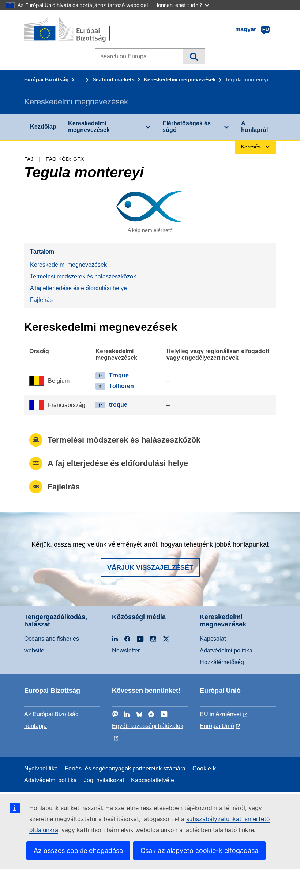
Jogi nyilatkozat (104, 780)
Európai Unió (217, 726)
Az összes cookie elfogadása (78, 850)
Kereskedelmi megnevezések (180, 79)
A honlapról (254, 126)
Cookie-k (204, 768)
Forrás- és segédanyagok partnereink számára (125, 768)
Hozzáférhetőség (222, 662)
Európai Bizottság (46, 79)
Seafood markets (114, 79)
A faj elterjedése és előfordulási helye (78, 288)
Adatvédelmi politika (226, 650)
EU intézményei (220, 714)
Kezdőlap (43, 126)
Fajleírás (41, 300)
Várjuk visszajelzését (150, 567)
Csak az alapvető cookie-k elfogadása (199, 850)
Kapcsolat (213, 639)
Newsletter (126, 650)
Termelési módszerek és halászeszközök (83, 276)
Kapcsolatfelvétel (153, 780)
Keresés (193, 56)
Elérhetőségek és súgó (186, 126)
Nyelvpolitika (41, 768)
